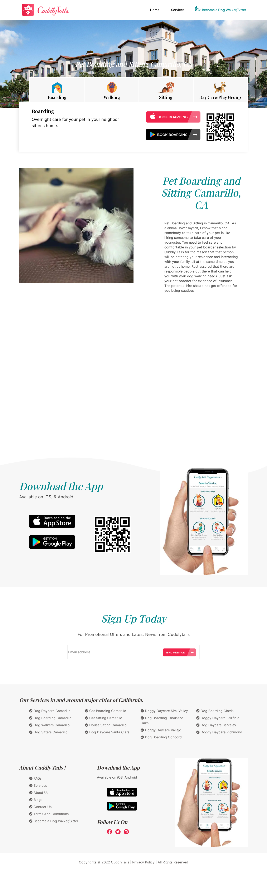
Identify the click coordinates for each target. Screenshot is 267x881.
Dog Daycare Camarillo (52, 711)
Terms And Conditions (51, 814)
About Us (40, 792)
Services (178, 10)
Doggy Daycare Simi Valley (166, 711)
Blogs (37, 800)
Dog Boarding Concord (163, 737)
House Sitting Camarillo (107, 725)
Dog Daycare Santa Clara (109, 732)
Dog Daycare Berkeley (218, 725)
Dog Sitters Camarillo (50, 732)
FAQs (37, 778)
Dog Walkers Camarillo (51, 725)
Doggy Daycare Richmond (221, 732)
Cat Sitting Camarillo (105, 718)
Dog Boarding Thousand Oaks (162, 720)
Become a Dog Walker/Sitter (224, 10)
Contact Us (42, 807)
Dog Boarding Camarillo (52, 718)
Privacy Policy (143, 862)
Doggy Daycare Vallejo (162, 730)
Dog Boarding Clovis (216, 711)
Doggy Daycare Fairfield (219, 718)
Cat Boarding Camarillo (107, 711)
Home (155, 10)
